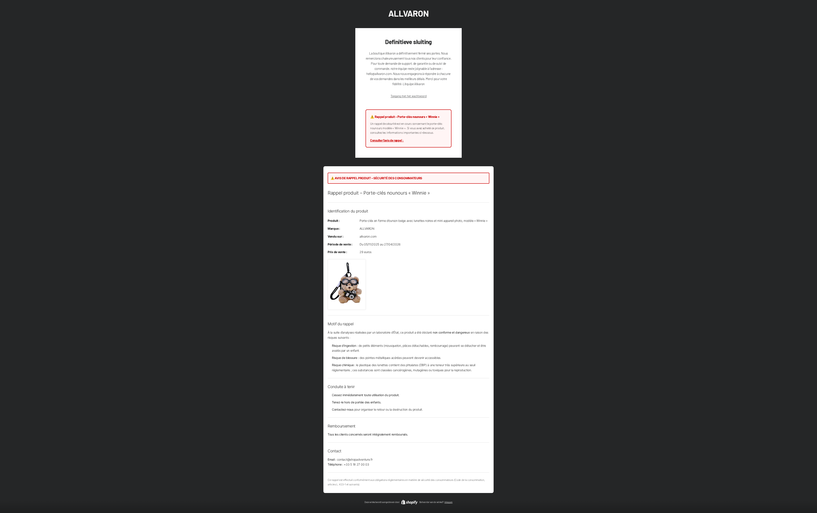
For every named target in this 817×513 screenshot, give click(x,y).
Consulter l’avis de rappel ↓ (387, 140)
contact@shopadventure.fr (355, 459)
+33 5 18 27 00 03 (356, 464)
